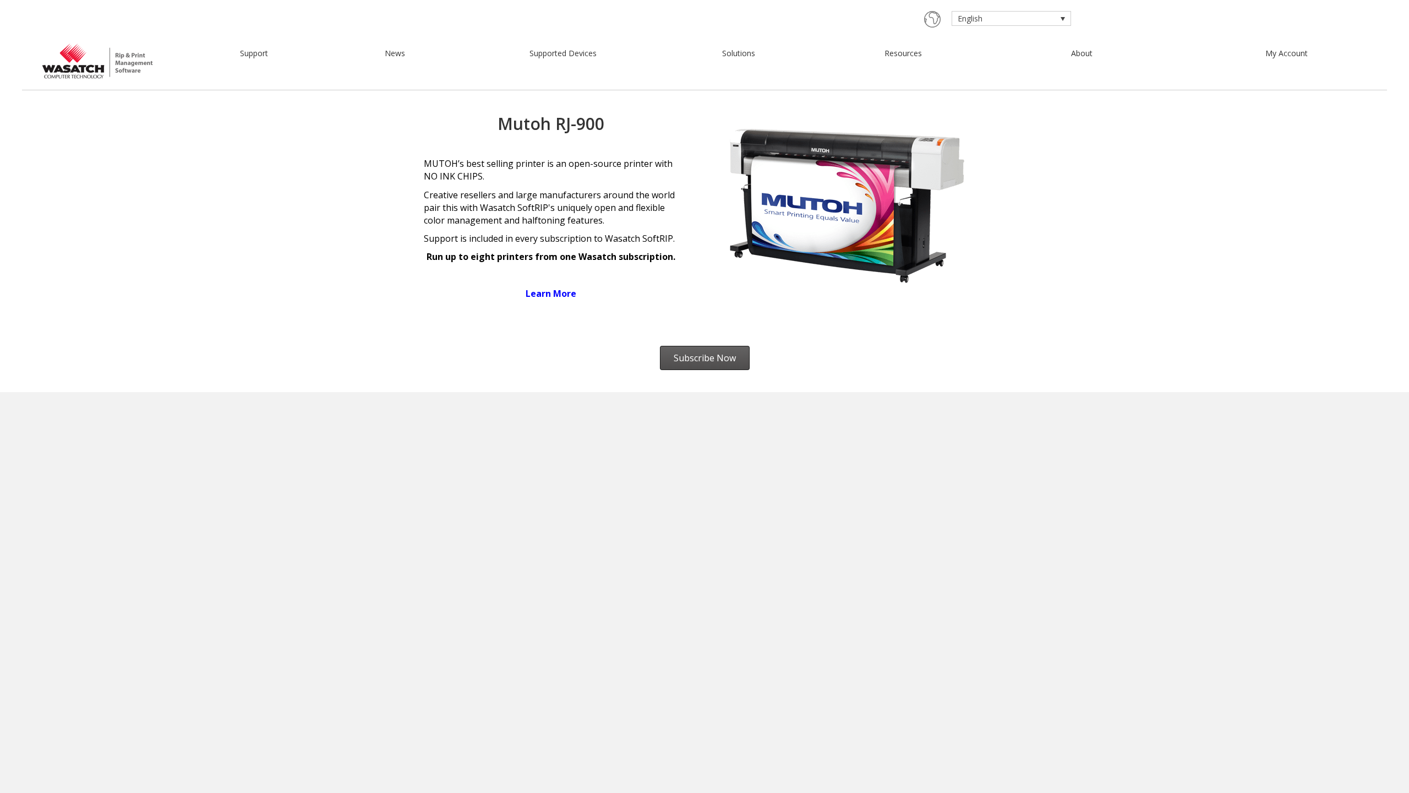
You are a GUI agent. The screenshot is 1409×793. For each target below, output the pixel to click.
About (1082, 53)
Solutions (738, 53)
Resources (903, 53)
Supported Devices (563, 53)
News (395, 53)
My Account (1286, 53)
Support (254, 53)
